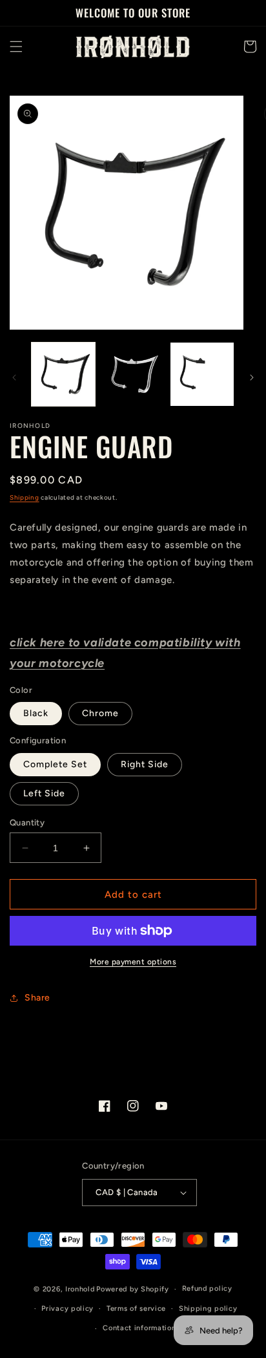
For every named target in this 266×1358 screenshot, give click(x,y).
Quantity (27, 822)
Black (35, 713)
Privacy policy (67, 1308)
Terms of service (136, 1308)
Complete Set (55, 764)
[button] (16, 46)
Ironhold (80, 1289)
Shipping (24, 497)
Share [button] (37, 997)
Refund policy (207, 1288)
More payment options (133, 961)
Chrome (100, 713)
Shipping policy (208, 1308)
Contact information (139, 1328)
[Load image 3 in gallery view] (202, 374)
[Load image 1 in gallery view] (63, 374)
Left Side (44, 793)
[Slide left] (14, 377)
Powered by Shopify (132, 1289)
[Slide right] (252, 377)
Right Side (145, 764)
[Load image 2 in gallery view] (133, 374)
